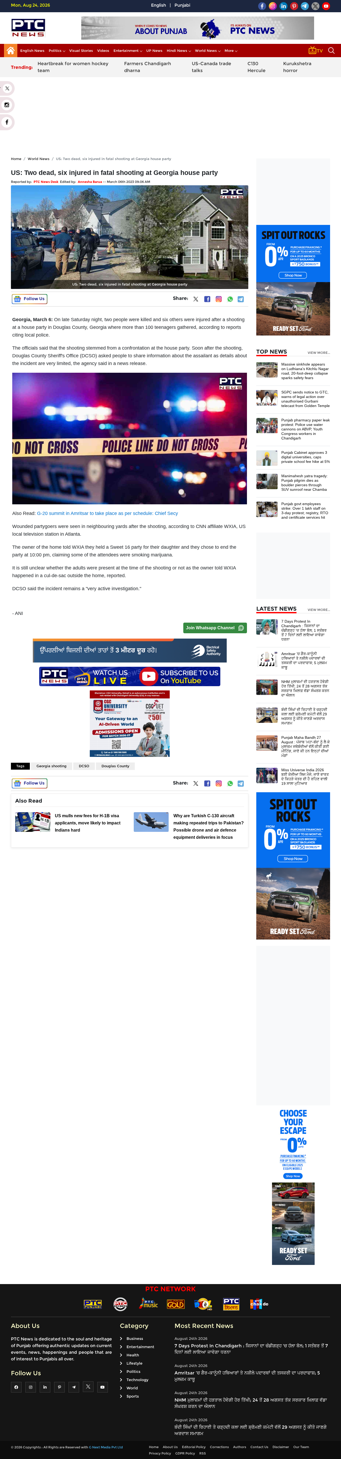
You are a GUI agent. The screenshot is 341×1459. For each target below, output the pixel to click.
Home (16, 159)
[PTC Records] (120, 1303)
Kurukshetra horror (297, 67)
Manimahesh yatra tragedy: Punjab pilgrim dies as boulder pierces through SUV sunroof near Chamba (304, 483)
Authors (239, 1447)
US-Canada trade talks (211, 67)
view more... (319, 353)
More (229, 50)
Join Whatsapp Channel (210, 628)
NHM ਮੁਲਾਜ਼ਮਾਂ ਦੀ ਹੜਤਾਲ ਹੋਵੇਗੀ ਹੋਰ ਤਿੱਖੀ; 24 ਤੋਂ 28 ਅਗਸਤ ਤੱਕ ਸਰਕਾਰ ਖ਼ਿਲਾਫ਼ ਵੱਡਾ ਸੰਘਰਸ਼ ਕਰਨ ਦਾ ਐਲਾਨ (305, 688)
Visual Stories (81, 50)
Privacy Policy (160, 1453)
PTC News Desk (46, 182)
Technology (137, 1379)
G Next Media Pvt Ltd (106, 1447)
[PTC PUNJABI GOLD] (175, 1303)
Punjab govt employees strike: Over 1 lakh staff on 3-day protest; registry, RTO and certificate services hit (304, 510)
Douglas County (115, 766)
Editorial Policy (194, 1447)
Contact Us (259, 1447)
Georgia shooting (51, 766)
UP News (154, 50)
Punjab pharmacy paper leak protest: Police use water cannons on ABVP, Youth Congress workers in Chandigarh (305, 429)
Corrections (219, 1447)
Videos (103, 50)
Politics (55, 50)
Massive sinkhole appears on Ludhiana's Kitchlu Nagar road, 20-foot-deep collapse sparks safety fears (305, 371)
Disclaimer (281, 1447)
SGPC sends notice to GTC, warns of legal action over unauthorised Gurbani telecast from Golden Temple (305, 399)
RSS (202, 1453)
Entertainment (126, 50)
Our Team (301, 1447)
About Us (170, 1447)
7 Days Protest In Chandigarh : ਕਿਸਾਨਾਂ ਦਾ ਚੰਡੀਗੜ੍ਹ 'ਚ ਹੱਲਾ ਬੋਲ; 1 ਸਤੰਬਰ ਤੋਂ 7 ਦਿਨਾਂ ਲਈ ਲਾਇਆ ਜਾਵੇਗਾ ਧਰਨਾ (304, 630)
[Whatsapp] (230, 299)
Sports (133, 1396)
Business (135, 1338)
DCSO (84, 766)
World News (206, 50)
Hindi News (177, 50)
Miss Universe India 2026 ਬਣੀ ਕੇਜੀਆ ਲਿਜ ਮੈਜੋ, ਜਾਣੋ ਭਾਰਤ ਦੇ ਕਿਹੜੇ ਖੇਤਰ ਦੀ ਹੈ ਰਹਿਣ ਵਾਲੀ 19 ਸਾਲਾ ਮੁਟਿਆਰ (305, 777)
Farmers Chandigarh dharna (147, 67)
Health (133, 1355)
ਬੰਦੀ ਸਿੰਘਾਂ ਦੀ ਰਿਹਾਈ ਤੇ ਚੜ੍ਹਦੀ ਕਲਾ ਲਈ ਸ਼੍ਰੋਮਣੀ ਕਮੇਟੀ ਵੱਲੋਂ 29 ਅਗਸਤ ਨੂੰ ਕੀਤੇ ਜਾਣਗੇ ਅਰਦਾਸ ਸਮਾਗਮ (304, 716)
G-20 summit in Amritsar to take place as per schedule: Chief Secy (107, 513)
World (132, 1388)
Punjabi (182, 5)
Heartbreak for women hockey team (73, 67)
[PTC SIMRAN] (231, 1303)
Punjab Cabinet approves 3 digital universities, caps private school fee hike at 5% (305, 457)
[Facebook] (207, 299)
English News (32, 50)
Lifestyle (135, 1363)
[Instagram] (219, 299)
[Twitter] (196, 300)
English (158, 5)
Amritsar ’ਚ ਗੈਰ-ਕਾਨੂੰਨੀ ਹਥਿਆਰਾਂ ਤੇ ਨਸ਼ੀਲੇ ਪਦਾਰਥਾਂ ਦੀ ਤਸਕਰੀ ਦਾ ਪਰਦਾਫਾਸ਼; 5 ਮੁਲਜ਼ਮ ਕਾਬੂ (304, 660)
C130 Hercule (256, 67)
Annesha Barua (90, 182)
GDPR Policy (185, 1453)
